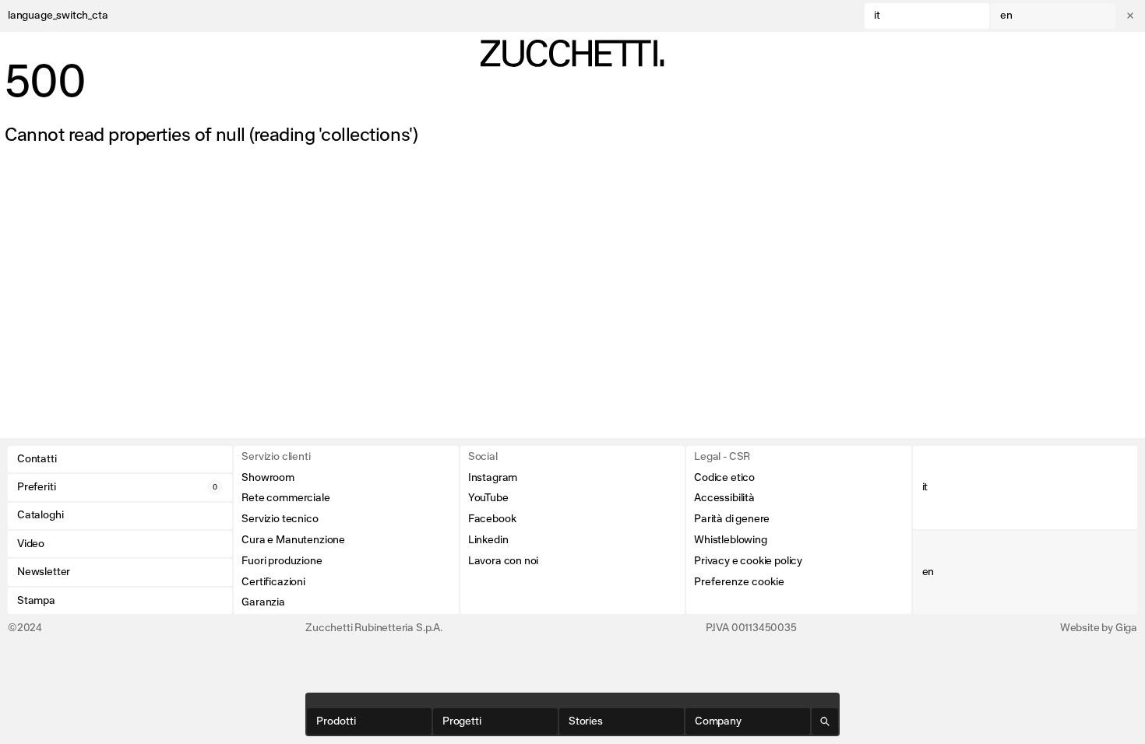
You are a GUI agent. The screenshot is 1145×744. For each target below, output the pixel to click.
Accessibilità (724, 498)
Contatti (37, 459)
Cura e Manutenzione (293, 540)
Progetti (461, 721)
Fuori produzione (281, 561)
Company (718, 721)
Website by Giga (1098, 628)
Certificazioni (273, 582)
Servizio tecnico (279, 519)
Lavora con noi (503, 561)
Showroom (267, 477)
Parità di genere (732, 519)
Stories (586, 721)
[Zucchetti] (572, 53)
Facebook (492, 519)
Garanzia (263, 602)
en (1006, 15)
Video (30, 544)
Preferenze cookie (739, 582)
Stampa (36, 600)
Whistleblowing (730, 540)
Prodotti (336, 721)
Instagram (492, 477)
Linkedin (488, 540)
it (877, 15)
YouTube (488, 498)
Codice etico (724, 477)
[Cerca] (825, 721)
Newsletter (43, 572)
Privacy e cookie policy (748, 561)
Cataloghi (40, 515)
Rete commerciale (285, 498)
